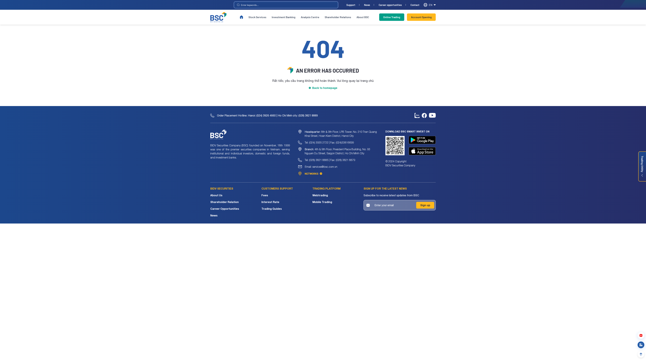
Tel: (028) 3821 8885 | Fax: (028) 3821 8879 (330, 160)
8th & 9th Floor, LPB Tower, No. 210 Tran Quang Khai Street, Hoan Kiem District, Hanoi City (341, 133)
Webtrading (320, 195)
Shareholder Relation (224, 202)
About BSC (362, 17)
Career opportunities (390, 5)
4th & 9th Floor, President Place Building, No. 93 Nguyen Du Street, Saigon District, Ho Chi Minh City (337, 151)
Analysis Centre (310, 17)
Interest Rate (270, 202)
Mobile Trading (322, 202)
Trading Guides (271, 208)
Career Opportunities (224, 208)
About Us (216, 195)
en (430, 4)
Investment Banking (283, 17)
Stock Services (257, 17)
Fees (264, 195)
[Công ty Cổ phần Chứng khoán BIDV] (218, 17)
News (367, 5)
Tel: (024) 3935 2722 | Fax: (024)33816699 (329, 142)
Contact (414, 5)
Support (350, 5)
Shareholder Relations (338, 17)
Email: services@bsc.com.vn (321, 166)
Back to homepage (324, 87)
